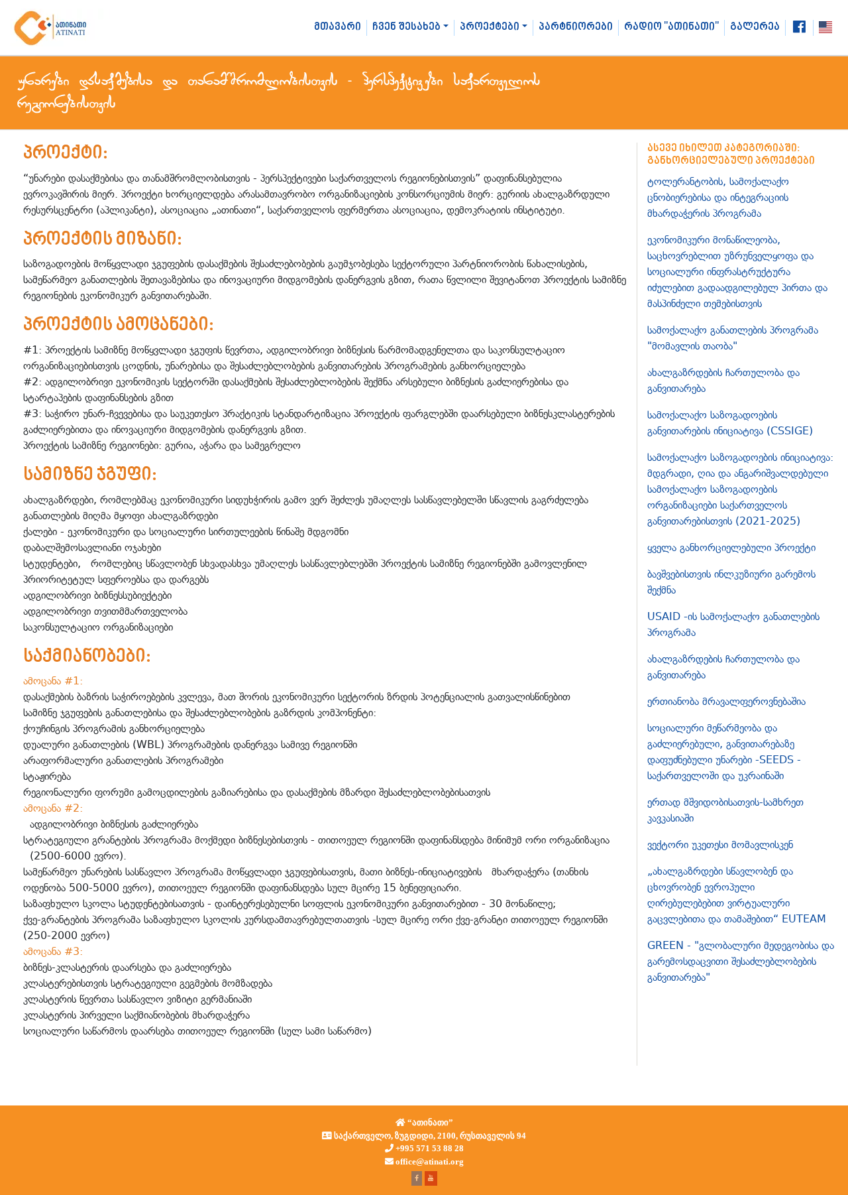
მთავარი (337, 27)
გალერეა (755, 27)
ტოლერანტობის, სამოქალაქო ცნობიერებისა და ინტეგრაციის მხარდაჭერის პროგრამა (718, 197)
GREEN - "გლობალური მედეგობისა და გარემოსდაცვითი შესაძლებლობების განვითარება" (740, 961)
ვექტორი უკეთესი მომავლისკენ (720, 844)
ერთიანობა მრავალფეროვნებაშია (726, 701)
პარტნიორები (576, 27)
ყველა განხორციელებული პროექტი (731, 547)
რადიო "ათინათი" (671, 27)
